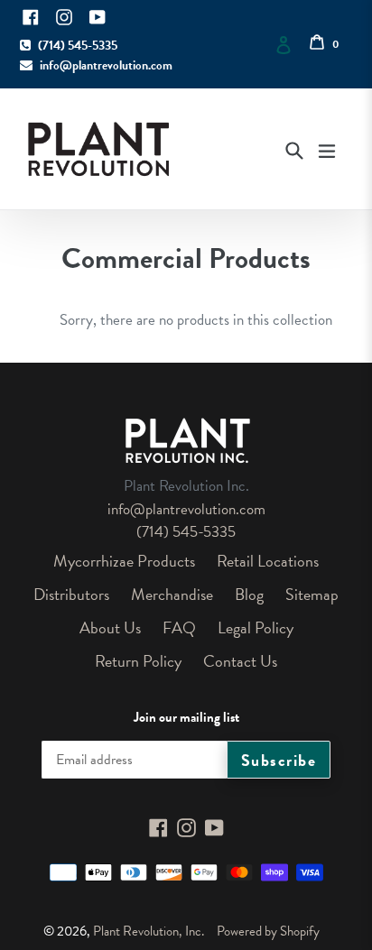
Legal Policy (255, 627)
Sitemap (312, 594)
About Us (110, 627)
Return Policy (138, 661)
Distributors (71, 594)
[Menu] (326, 148)
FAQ (179, 627)
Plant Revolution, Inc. (148, 931)
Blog (249, 594)
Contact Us (240, 661)
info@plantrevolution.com (106, 65)
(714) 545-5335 (77, 45)
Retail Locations (268, 561)
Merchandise (172, 594)
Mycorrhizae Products (124, 561)
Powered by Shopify (268, 931)
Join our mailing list (186, 717)
